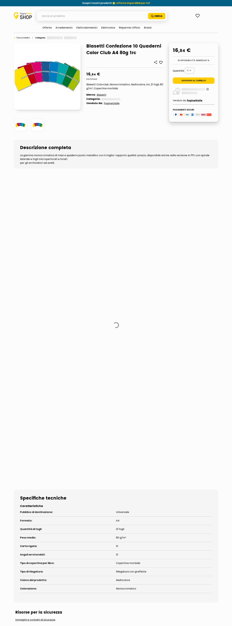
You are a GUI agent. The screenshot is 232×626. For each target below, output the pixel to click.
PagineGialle (111, 103)
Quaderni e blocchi (124, 37)
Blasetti (101, 95)
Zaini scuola (48, 448)
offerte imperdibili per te (132, 3)
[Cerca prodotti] (156, 16)
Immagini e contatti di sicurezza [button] (35, 424)
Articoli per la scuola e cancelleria (95, 37)
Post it (24, 448)
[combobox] (102, 16)
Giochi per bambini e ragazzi (61, 37)
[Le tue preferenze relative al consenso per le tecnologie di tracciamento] (226, 620)
